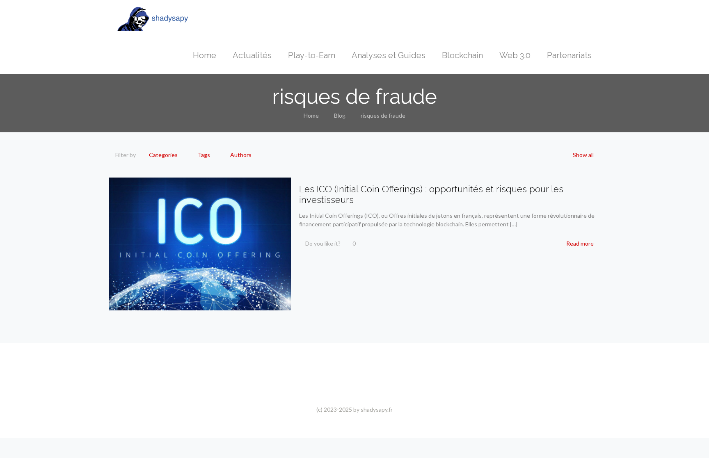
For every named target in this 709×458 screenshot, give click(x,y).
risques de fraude (383, 115)
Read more (580, 243)
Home (311, 115)
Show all (583, 154)
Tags (204, 154)
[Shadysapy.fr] (152, 18)
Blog (339, 115)
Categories (163, 154)
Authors (241, 154)
